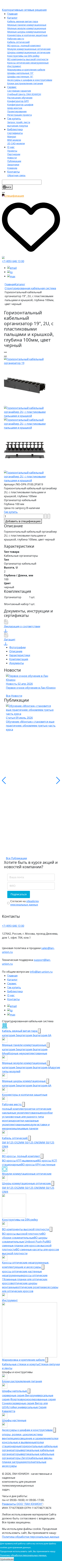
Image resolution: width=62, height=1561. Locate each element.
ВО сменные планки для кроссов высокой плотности (26, 1245)
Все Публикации (16, 858)
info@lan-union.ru (41, 971)
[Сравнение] (3, 257)
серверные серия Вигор (17, 1395)
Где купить (14, 118)
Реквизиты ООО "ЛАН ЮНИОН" (22, 1504)
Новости (12, 157)
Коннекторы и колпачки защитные (27, 35)
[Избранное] (31, 226)
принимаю (7, 1559)
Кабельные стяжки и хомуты (20, 1364)
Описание (15, 651)
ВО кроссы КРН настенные (38, 1164)
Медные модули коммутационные (26, 28)
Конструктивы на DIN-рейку (23, 55)
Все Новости (14, 696)
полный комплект (13, 1109)
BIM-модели (14, 140)
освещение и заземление (34, 1438)
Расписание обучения (19, 97)
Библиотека (15, 129)
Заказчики (13, 164)
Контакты (13, 171)
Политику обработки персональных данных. (23, 1555)
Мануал (11, 136)
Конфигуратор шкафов (20, 104)
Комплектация (18, 659)
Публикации (14, 161)
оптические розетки (30, 1287)
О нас (11, 147)
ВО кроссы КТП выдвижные (19, 1160)
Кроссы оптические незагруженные (28, 62)
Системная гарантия (19, 90)
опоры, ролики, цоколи (17, 1434)
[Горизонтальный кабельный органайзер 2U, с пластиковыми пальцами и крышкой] (31, 361)
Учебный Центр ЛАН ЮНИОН (24, 94)
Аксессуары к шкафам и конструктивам (29, 79)
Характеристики (19, 655)
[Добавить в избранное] (5, 352)
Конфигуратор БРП (18, 101)
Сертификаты (15, 133)
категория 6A (42, 1067)
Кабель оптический (18, 42)
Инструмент (14, 66)
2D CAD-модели (16, 143)
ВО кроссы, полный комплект (24, 45)
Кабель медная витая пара (22, 21)
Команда (12, 168)
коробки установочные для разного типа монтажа (27, 1116)
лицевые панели (27, 1128)
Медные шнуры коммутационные (26, 31)
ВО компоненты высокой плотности (27, 59)
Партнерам (13, 154)
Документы (16, 663)
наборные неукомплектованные (26, 1053)
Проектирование (17, 111)
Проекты (12, 150)
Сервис (12, 87)
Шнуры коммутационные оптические (28, 52)
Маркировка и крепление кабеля (26, 69)
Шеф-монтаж (14, 108)
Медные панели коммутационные (26, 24)
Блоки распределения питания (25, 83)
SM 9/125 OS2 (10, 1142)
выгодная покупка (17, 125)
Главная (12, 14)
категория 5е (10, 1049)
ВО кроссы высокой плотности (22, 1234)
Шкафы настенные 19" (20, 76)
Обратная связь (16, 175)
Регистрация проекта (19, 114)
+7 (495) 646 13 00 (13, 261)
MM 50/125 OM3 (29, 1142)
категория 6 (26, 1035)
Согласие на (24, 903)
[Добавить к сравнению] (5, 356)
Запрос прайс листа (18, 122)
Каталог (12, 18)
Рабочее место (15, 38)
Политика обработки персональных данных (30, 1537)
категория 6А (42, 1035)
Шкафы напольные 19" (20, 73)
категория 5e (10, 1035)
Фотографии (17, 647)
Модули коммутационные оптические (29, 49)
